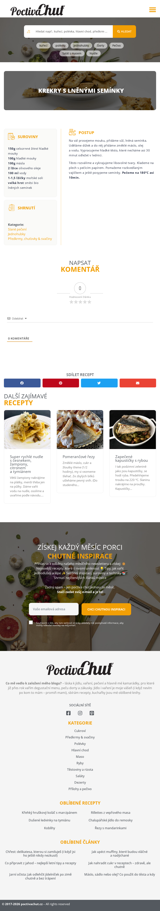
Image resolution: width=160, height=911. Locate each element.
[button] (152, 9)
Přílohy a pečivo (80, 789)
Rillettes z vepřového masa (110, 812)
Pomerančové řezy (79, 456)
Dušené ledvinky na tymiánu (49, 820)
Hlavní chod (80, 750)
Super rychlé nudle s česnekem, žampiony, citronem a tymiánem (26, 464)
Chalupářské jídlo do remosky (110, 820)
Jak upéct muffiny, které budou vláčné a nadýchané (120, 854)
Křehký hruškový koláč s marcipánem (49, 812)
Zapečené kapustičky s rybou (131, 458)
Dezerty (80, 782)
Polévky (80, 744)
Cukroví (80, 731)
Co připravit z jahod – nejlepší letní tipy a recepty (40, 863)
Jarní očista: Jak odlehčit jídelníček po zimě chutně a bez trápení (40, 876)
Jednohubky (16, 234)
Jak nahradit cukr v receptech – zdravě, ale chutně (119, 865)
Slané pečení (17, 229)
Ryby (80, 763)
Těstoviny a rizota (80, 769)
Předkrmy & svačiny (80, 737)
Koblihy (49, 828)
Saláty (80, 776)
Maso (80, 757)
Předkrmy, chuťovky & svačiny (30, 239)
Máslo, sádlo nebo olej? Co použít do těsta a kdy (119, 874)
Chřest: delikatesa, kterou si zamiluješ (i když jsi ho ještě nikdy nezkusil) (40, 854)
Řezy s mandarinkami (110, 828)
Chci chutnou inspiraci (106, 609)
